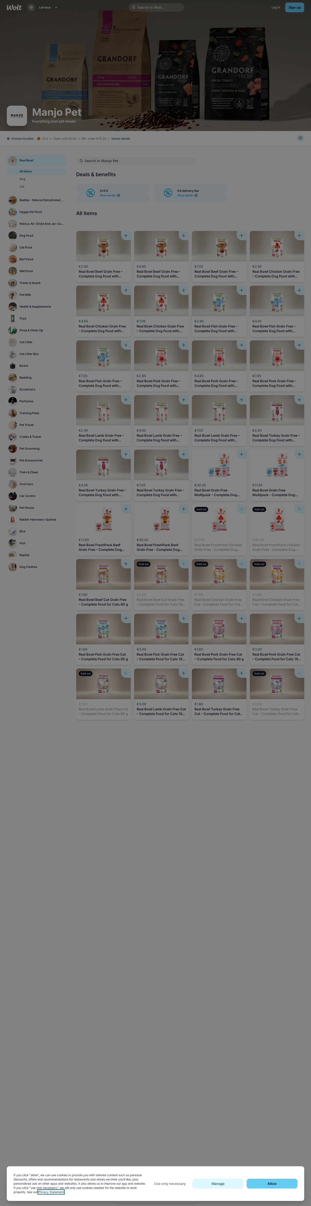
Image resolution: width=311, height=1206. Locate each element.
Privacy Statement (51, 1192)
